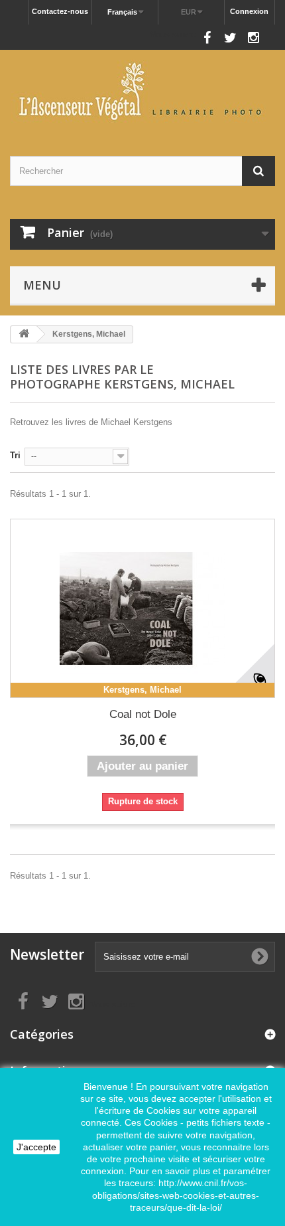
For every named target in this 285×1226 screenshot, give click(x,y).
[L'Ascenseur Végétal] (142, 91)
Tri (15, 455)
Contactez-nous (60, 11)
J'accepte (36, 1147)
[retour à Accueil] (23, 334)
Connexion (249, 11)
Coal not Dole (142, 714)
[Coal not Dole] (142, 608)
